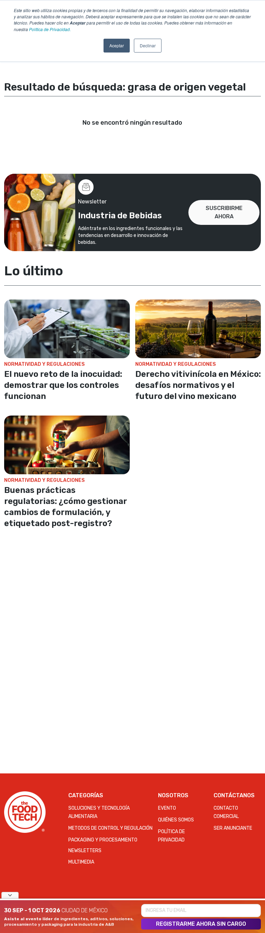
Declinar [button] (148, 45)
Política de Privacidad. (50, 29)
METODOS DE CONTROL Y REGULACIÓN (110, 828)
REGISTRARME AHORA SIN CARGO (201, 924)
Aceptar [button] (116, 45)
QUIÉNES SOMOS (176, 820)
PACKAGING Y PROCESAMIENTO (102, 840)
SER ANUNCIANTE (233, 828)
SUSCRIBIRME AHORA (224, 212)
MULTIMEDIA (81, 862)
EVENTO (167, 808)
